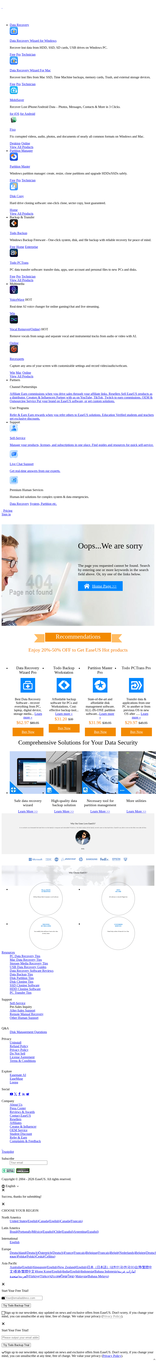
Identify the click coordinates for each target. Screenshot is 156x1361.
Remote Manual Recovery (26, 1014)
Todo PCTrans (19, 262)
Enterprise (31, 247)
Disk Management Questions (28, 1032)
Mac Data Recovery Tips (26, 959)
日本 (98, 1267)
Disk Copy (17, 196)
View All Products (21, 147)
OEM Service (18, 1130)
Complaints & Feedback (25, 1141)
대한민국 (122, 1267)
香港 (25, 1271)
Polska (26, 1256)
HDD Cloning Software (25, 989)
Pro (18, 54)
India (72, 1271)
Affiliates (16, 1123)
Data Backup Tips (21, 974)
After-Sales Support (22, 1010)
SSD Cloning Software (24, 985)
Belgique (98, 1252)
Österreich (51, 1252)
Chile (64, 1231)
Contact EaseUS (20, 1115)
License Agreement (22, 1057)
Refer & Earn (18, 1137)
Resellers (15, 1119)
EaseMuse (16, 1078)
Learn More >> (28, 811)
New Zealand (72, 1267)
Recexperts (17, 359)
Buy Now (28, 732)
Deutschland (24, 1252)
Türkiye (39, 1276)
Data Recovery (19, 25)
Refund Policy (19, 1046)
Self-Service (17, 1003)
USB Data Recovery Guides (28, 967)
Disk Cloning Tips (21, 981)
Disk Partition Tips (22, 978)
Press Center (18, 1108)
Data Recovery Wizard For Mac (30, 70)
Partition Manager (21, 150)
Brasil (21, 1231)
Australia (21, 1267)
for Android (27, 113)
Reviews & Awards (22, 1112)
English (15, 1242)
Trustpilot (8, 1151)
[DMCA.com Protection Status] (23, 1172)
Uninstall (15, 1042)
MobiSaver (17, 100)
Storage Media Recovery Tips (29, 963)
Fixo (13, 129)
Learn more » (64, 714)
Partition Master (20, 166)
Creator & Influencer (23, 1126)
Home (14, 210)
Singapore (45, 1267)
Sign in (6, 514)
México (43, 1231)
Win (12, 313)
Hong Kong (49, 1271)
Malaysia (92, 1276)
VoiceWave (17, 299)
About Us (16, 1104)
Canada (49, 1221)
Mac (19, 372)
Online (25, 143)
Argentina (86, 1231)
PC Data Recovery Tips (25, 956)
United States (24, 1221)
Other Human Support (24, 1017)
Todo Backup (18, 233)
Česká (45, 1256)
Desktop (15, 143)
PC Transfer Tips (20, 992)
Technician (29, 54)
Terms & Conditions (23, 1061)
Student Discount (21, 1134)
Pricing (7, 510)
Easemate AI (18, 1075)
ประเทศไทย (62, 1276)
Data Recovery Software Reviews (31, 970)
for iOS (14, 113)
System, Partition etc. (43, 503)
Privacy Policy (19, 1050)
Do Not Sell (17, 1053)
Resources (8, 952)
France (75, 1252)
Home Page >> (104, 586)
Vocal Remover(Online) (25, 329)
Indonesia (99, 1271)
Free (12, 54)
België (122, 1252)
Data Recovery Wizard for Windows (33, 40)
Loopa (14, 1082)
